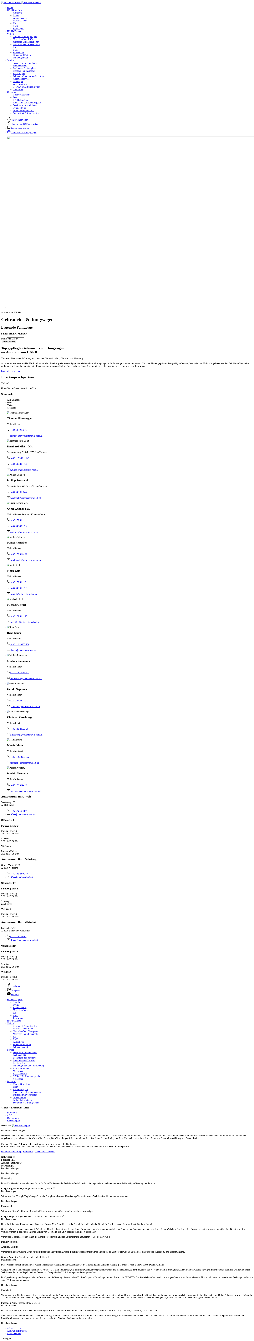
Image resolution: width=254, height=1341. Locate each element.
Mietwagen (18, 81)
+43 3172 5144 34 (18, 582)
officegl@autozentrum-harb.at (24, 940)
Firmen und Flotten (22, 55)
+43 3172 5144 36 (18, 785)
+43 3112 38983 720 (19, 644)
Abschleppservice (21, 79)
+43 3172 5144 (17, 520)
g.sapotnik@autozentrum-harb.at (25, 706)
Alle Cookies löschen (45, 1151)
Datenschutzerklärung (11, 1151)
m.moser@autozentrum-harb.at (24, 763)
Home (10, 7)
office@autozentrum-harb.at (23, 814)
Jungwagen (18, 28)
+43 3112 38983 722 (19, 757)
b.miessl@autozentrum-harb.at (24, 470)
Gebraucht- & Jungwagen (25, 36)
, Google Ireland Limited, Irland (26, 1188)
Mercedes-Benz (20, 20)
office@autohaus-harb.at (21, 877)
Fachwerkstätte (20, 65)
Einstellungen (13, 1120)
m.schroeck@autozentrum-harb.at (25, 560)
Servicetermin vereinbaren (25, 63)
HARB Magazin (14, 10)
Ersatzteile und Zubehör (24, 71)
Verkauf (10, 34)
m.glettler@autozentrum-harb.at (24, 622)
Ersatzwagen (19, 73)
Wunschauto (18, 52)
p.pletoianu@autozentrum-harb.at (25, 791)
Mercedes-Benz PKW (23, 39)
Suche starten (9, 342)
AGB (9, 1115)
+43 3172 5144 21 (18, 554)
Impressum (12, 1112)
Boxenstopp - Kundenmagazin (27, 102)
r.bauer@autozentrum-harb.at (23, 650)
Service (10, 60)
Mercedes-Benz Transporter (26, 42)
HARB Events (14, 31)
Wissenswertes (19, 18)
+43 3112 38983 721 (19, 672)
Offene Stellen (19, 108)
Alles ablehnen (14, 1333)
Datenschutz (13, 1118)
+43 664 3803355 (18, 526)
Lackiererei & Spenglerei (24, 68)
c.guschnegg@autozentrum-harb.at (26, 734)
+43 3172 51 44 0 (18, 811)
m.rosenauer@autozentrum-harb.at (26, 678)
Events (16, 15)
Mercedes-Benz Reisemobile (26, 44)
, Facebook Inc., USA (19, 1303)
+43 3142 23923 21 (19, 700)
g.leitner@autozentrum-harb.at (24, 532)
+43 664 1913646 (18, 430)
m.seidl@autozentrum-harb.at (23, 594)
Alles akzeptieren (15, 1328)
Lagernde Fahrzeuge (10, 371)
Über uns (11, 92)
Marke (4, 338)
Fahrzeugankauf (20, 57)
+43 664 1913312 (18, 588)
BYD (15, 26)
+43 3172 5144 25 (18, 616)
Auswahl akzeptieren (17, 1331)
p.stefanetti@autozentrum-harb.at (25, 498)
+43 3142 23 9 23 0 (19, 873)
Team (15, 97)
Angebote (17, 12)
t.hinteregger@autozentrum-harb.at (26, 436)
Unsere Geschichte (21, 94)
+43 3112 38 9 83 (18, 936)
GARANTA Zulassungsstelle (26, 86)
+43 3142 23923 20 (19, 729)
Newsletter (18, 89)
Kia (14, 23)
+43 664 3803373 (18, 464)
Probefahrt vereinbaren (23, 110)
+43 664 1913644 (18, 492)
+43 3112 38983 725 (19, 458)
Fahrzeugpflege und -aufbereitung (28, 76)
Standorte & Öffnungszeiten (26, 113)
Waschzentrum (20, 84)
